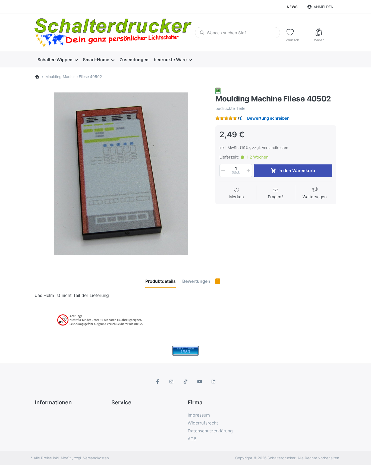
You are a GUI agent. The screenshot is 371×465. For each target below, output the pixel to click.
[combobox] (237, 32)
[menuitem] (57, 59)
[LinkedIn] (213, 382)
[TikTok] (185, 382)
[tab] (160, 281)
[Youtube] (200, 382)
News (292, 7)
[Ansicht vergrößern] (121, 174)
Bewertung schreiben (268, 118)
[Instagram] (172, 382)
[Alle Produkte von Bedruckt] (218, 90)
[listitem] (121, 174)
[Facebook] (158, 382)
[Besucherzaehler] (185, 350)
